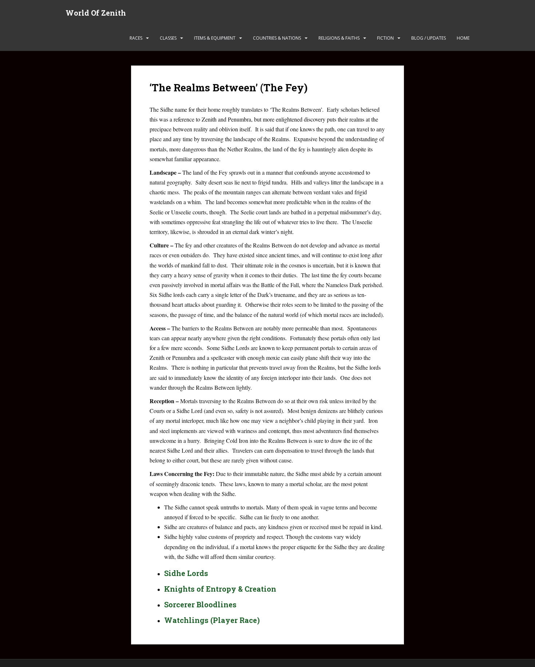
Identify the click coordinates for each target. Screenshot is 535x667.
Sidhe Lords (186, 573)
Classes (168, 38)
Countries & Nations (277, 38)
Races (136, 38)
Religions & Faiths (339, 38)
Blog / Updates (428, 38)
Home (463, 38)
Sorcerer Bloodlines (200, 604)
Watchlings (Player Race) (212, 620)
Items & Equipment (214, 38)
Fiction (385, 38)
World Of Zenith (96, 12)
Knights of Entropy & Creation (220, 588)
